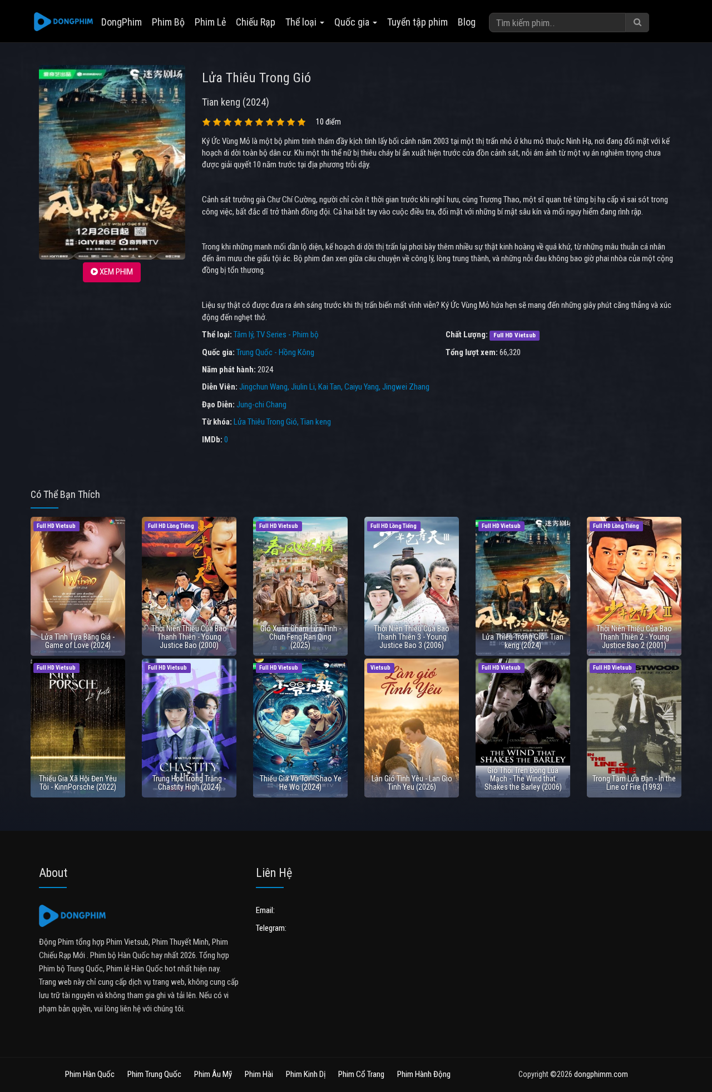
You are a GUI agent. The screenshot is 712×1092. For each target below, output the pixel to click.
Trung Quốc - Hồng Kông (275, 352)
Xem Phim (115, 272)
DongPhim (121, 22)
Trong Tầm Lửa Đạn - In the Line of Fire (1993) (634, 782)
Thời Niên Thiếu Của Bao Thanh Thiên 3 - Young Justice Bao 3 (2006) (411, 637)
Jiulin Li (303, 387)
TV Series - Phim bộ (287, 335)
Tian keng (315, 422)
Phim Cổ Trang (361, 1074)
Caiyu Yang (361, 387)
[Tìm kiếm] (637, 22)
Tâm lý (243, 335)
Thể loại (302, 22)
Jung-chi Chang (261, 405)
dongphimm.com (601, 1074)
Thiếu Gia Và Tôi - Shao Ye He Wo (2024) (301, 782)
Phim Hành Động (424, 1074)
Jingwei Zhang (405, 387)
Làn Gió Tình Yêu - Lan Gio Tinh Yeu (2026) (412, 782)
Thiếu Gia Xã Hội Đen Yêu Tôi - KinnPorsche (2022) (78, 782)
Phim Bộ (168, 22)
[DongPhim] (63, 22)
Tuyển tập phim (417, 22)
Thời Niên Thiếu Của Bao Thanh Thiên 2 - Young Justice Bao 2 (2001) (634, 637)
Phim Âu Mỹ (213, 1074)
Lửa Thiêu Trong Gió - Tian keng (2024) (522, 641)
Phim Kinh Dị (305, 1074)
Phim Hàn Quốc (90, 1074)
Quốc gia (353, 22)
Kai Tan (329, 387)
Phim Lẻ (210, 22)
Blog (467, 22)
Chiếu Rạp (255, 22)
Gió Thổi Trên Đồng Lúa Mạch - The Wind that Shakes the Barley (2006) (523, 779)
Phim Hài (259, 1074)
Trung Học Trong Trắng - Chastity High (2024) (189, 782)
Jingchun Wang (263, 387)
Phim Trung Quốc (154, 1074)
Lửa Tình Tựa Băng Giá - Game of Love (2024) (78, 641)
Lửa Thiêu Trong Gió (265, 422)
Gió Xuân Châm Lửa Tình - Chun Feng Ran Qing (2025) (300, 637)
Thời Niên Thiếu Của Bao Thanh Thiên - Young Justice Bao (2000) (189, 637)
